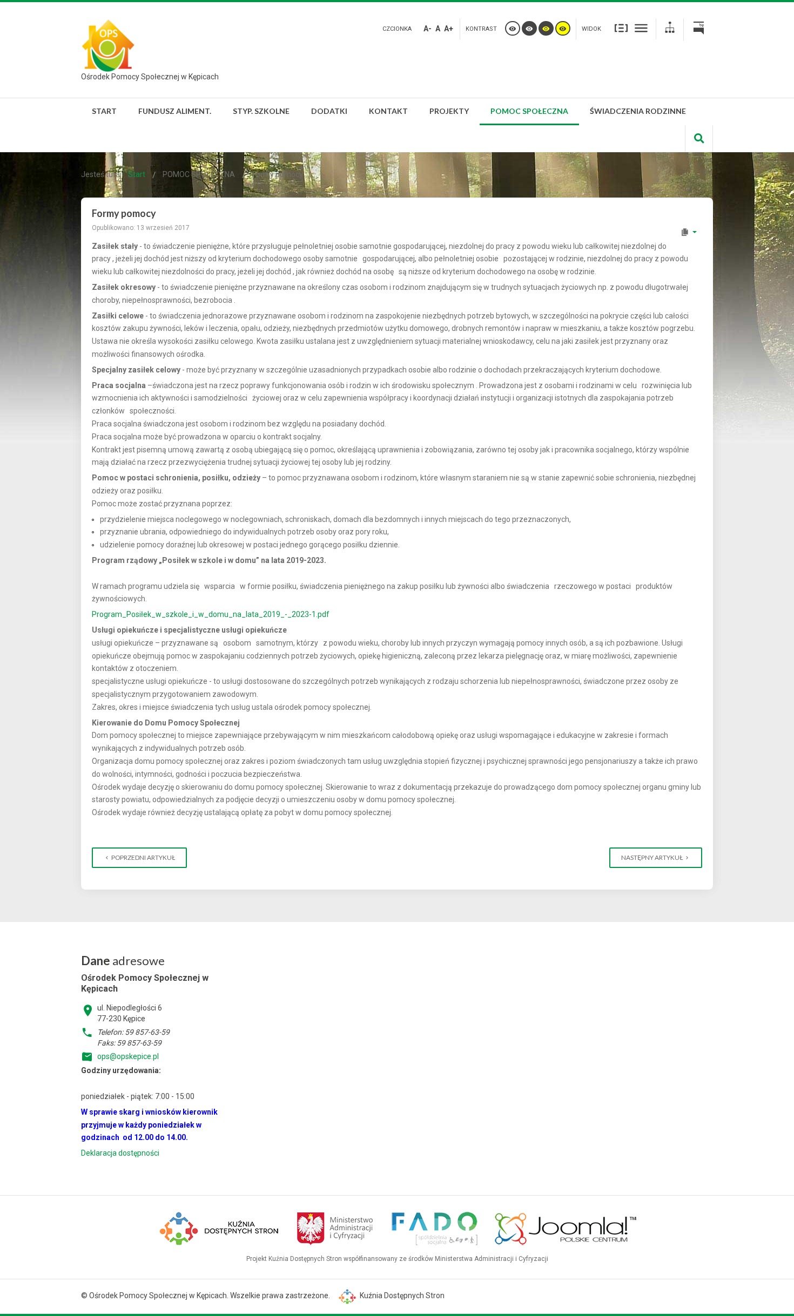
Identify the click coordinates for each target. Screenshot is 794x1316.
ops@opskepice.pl (128, 1056)
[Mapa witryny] (670, 28)
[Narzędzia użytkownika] (688, 232)
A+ (448, 28)
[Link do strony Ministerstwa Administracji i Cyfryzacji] (336, 1227)
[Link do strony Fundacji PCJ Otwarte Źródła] (566, 1227)
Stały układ (621, 27)
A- (427, 28)
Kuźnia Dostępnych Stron (401, 1295)
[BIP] (698, 29)
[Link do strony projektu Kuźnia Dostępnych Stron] (220, 1227)
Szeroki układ (641, 27)
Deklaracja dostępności (120, 1153)
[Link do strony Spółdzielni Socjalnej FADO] (434, 1227)
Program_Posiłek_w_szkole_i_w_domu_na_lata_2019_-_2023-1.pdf (210, 614)
